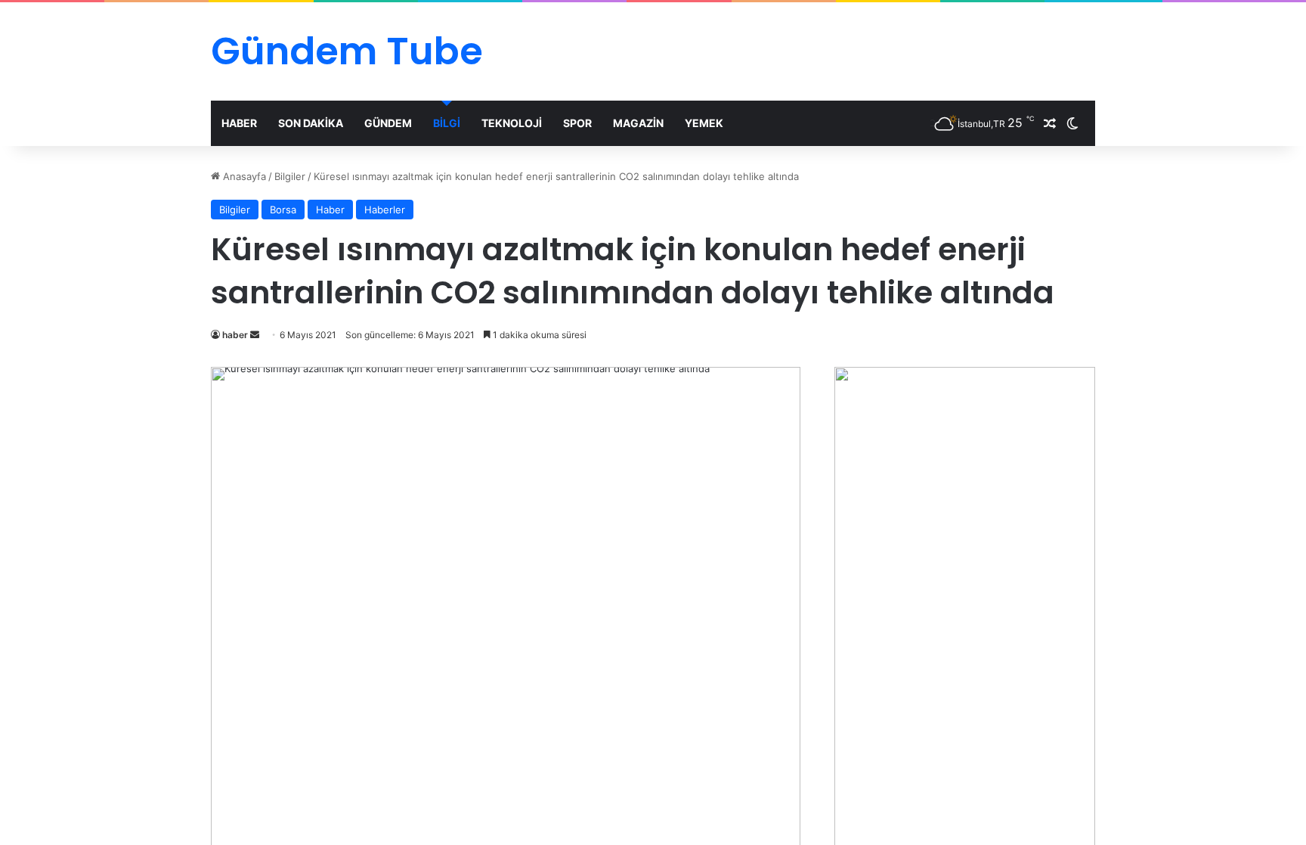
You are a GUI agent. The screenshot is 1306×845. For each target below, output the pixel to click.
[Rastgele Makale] (1049, 123)
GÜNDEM (388, 122)
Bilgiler (289, 176)
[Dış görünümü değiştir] (1072, 123)
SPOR (577, 122)
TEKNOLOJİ (511, 122)
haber (235, 334)
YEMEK (704, 122)
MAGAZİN (638, 122)
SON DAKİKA (310, 122)
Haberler (384, 209)
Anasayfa (243, 176)
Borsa (283, 209)
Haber (330, 209)
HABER (239, 122)
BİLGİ (446, 122)
